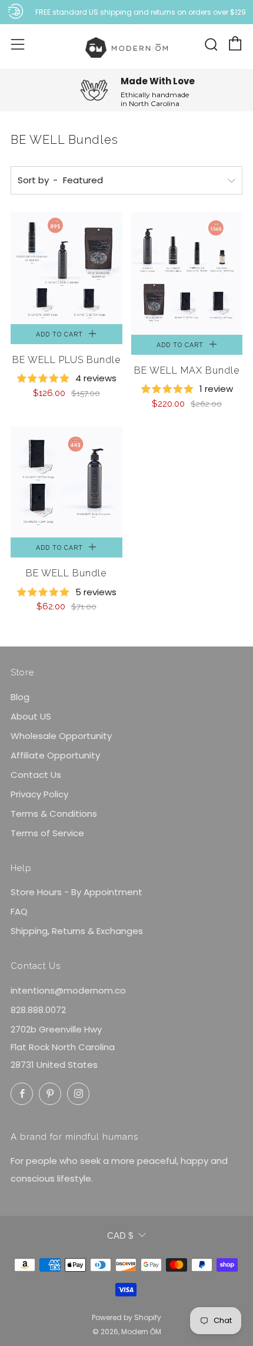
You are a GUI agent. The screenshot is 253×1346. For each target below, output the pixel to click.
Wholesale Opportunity (61, 736)
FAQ (19, 911)
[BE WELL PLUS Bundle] (66, 268)
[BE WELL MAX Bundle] (187, 273)
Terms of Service (47, 833)
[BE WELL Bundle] (66, 482)
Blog (20, 697)
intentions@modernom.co (68, 990)
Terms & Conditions (54, 813)
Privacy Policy (39, 794)
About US (31, 716)
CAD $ (120, 1235)
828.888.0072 (38, 1010)
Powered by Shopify (126, 1317)
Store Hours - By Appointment (76, 892)
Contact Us (36, 774)
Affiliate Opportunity (55, 755)
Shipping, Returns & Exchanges (77, 931)
